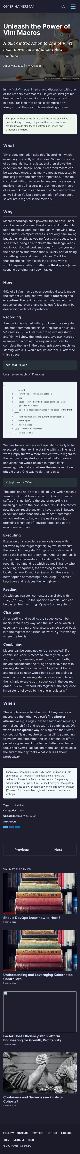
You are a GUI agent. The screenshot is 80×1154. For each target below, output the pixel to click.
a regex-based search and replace (49, 721)
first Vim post (21, 89)
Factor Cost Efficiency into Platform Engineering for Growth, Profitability (32, 1038)
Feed (31, 1139)
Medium (19, 1139)
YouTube (22, 1133)
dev (22, 810)
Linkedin (66, 1133)
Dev (6, 1139)
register (37, 163)
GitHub (52, 1133)
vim (24, 805)
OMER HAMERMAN (19, 6)
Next (58, 849)
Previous (22, 849)
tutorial (17, 805)
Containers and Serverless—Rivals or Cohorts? (33, 1099)
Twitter (37, 1133)
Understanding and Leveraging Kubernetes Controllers (38, 977)
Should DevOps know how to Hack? (31, 918)
